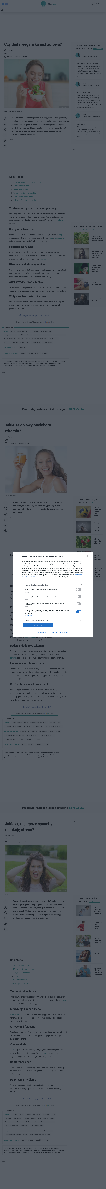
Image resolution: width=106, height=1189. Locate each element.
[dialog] (53, 594)
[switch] (78, 589)
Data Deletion (41, 632)
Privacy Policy (64, 632)
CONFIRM (38, 625)
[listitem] (53, 585)
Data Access (53, 632)
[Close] (89, 557)
